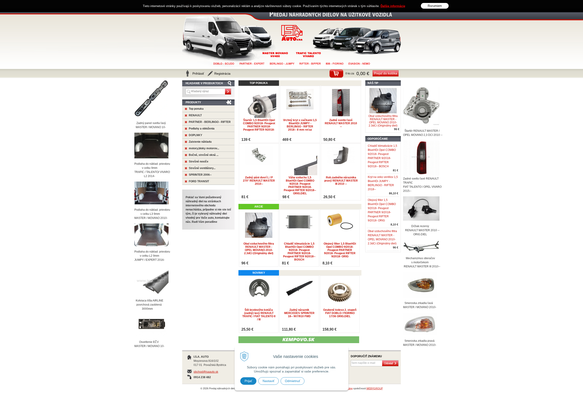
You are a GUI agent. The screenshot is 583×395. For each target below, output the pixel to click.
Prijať (248, 381)
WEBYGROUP (374, 388)
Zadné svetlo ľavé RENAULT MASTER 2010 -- (341, 123)
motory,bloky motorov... (204, 148)
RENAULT (195, 115)
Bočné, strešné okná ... (203, 155)
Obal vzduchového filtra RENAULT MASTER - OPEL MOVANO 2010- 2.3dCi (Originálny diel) (258, 248)
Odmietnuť (292, 381)
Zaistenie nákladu (200, 141)
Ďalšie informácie (393, 6)
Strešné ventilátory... (202, 168)
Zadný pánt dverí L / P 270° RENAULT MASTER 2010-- (259, 180)
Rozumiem (435, 6)
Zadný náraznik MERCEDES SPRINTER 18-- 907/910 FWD (299, 313)
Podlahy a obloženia (202, 128)
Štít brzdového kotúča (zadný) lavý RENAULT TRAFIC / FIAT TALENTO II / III (258, 314)
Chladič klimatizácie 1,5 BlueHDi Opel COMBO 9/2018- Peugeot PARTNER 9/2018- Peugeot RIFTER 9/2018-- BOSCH (299, 251)
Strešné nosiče (198, 161)
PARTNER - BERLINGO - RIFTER (210, 122)
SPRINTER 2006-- (200, 174)
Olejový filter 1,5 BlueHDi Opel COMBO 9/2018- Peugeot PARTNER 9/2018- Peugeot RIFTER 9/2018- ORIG (340, 250)
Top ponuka (196, 108)
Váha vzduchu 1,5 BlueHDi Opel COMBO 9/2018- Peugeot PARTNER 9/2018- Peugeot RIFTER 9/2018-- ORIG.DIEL (300, 185)
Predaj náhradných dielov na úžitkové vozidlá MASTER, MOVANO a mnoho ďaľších (292, 33)
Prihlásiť (198, 73)
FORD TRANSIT (199, 181)
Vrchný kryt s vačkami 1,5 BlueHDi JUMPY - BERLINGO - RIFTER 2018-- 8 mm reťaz (300, 125)
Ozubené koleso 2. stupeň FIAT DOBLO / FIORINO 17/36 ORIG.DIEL (339, 313)
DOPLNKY (195, 135)
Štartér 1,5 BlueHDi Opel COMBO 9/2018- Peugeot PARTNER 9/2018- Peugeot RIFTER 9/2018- (259, 125)
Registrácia (222, 73)
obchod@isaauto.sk (206, 371)
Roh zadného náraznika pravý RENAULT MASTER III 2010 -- (341, 180)
